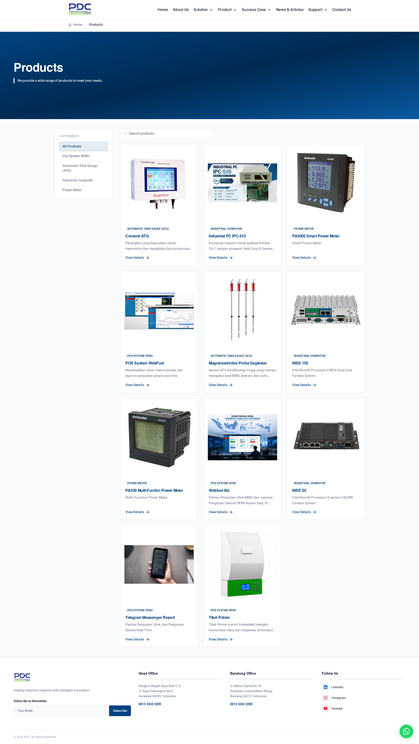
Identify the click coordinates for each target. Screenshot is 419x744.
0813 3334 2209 (150, 704)
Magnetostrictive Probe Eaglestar (238, 363)
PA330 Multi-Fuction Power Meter (154, 490)
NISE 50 (299, 490)
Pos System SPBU (76, 156)
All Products (72, 146)
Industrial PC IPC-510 (227, 236)
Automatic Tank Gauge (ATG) (80, 168)
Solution (200, 10)
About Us (181, 10)
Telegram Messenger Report (150, 617)
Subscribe (120, 710)
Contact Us (341, 10)
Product (225, 10)
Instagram (338, 697)
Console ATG (137, 236)
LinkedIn (337, 687)
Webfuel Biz (219, 490)
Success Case (254, 10)
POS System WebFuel (144, 363)
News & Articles (290, 10)
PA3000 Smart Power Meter (315, 236)
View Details (134, 257)
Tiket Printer (219, 617)
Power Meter (72, 190)
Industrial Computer (78, 180)
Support (315, 10)
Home (163, 10)
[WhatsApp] (406, 731)
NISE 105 (300, 363)
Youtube (337, 708)
